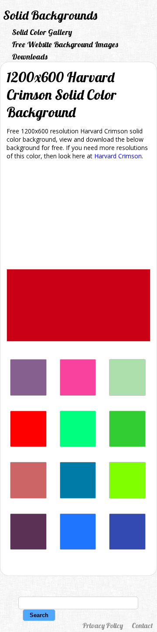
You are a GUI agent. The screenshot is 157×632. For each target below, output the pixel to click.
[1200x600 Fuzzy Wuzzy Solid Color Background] (28, 496)
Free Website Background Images (65, 44)
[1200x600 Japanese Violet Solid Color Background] (28, 547)
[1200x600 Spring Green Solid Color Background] (78, 444)
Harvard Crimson (118, 156)
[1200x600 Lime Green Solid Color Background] (127, 444)
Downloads (30, 57)
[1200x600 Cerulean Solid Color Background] (78, 496)
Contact (142, 625)
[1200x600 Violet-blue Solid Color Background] (127, 547)
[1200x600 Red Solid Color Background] (28, 444)
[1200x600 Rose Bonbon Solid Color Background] (78, 393)
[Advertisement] (78, 216)
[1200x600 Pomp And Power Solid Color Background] (28, 393)
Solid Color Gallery (42, 32)
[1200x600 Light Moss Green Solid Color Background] (127, 393)
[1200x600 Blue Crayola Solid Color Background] (78, 547)
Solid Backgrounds (50, 15)
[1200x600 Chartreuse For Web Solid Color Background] (127, 496)
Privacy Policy (102, 625)
